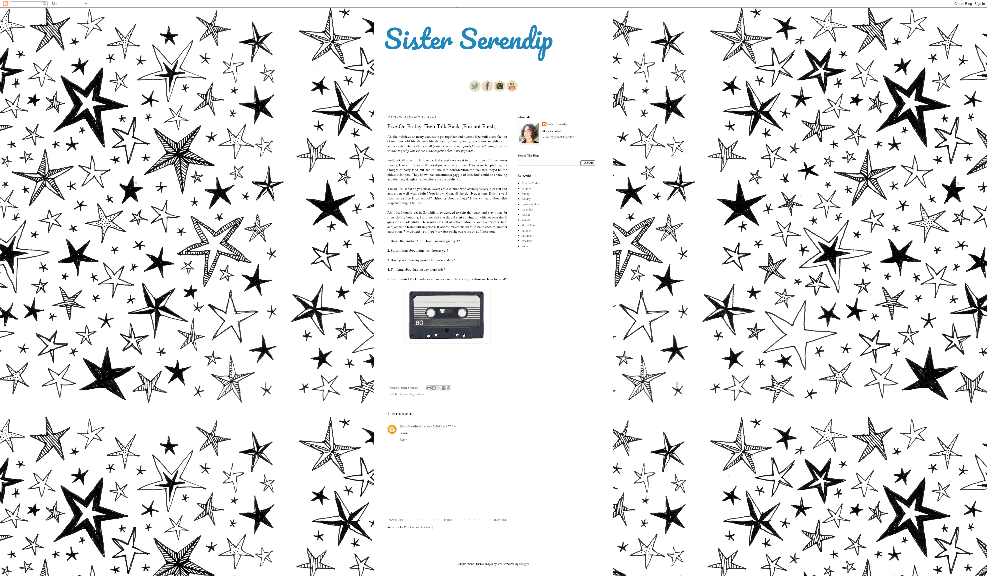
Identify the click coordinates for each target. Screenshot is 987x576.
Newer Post (396, 519)
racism (526, 214)
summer (527, 230)
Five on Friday (406, 394)
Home (448, 519)
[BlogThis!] (433, 387)
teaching (527, 241)
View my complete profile (558, 137)
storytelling (528, 225)
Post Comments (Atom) (418, 527)
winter (525, 246)
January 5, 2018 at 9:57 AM (439, 426)
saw (500, 564)
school (526, 220)
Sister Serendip (468, 38)
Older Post (499, 519)
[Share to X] (438, 387)
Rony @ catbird (410, 426)
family (525, 193)
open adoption (530, 204)
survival (527, 235)
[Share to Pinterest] (448, 387)
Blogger (524, 564)
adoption (527, 188)
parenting (527, 209)
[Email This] (429, 387)
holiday (420, 394)
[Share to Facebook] (443, 387)
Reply (403, 439)
